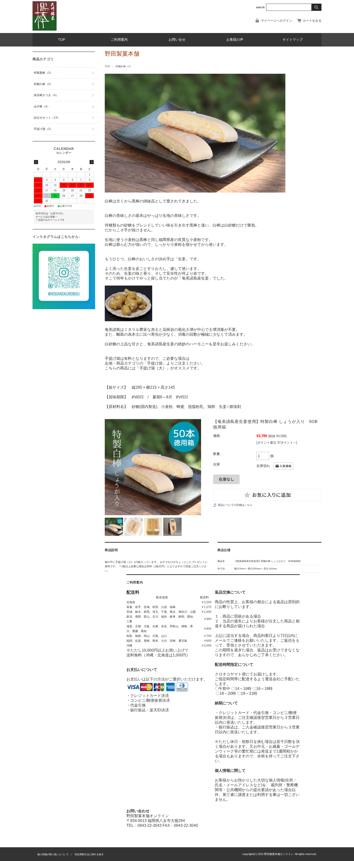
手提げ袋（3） (43, 129)
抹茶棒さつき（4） (46, 95)
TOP (61, 39)
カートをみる (312, 20)
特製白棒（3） (124, 66)
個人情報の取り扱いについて (53, 854)
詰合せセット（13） (47, 117)
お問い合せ (177, 39)
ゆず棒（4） (42, 106)
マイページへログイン (276, 20)
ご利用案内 (119, 39)
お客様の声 (234, 39)
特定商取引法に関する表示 (89, 854)
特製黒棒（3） (43, 72)
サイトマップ (292, 39)
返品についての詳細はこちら (235, 504)
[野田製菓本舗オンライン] (45, 29)
